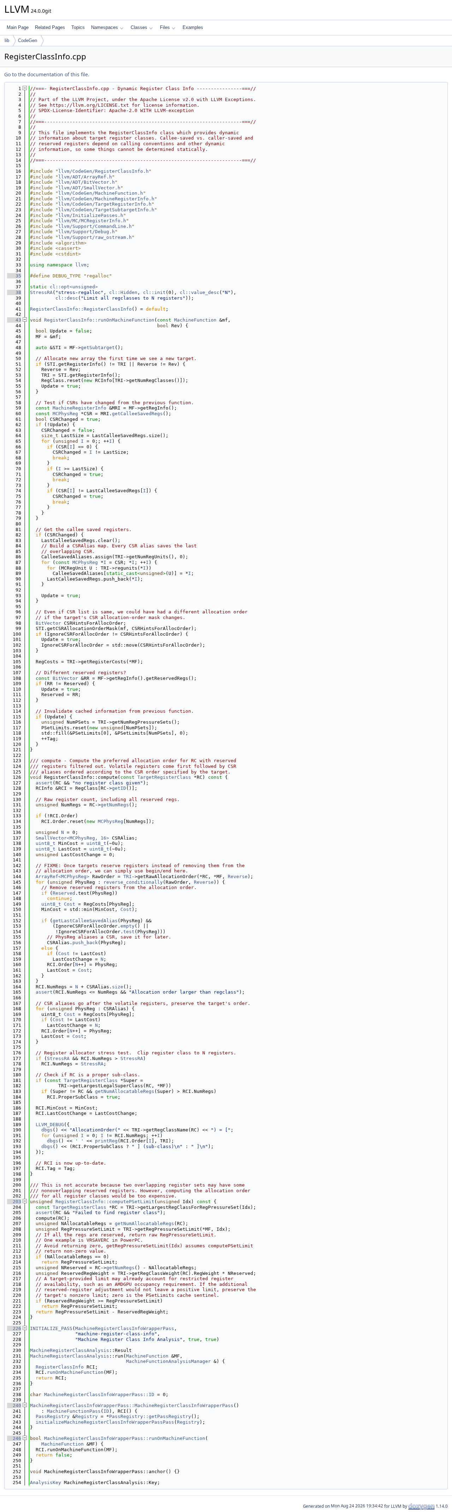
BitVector (48, 623)
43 (14, 320)
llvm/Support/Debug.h (86, 231)
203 (14, 1201)
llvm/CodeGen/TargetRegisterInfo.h (104, 204)
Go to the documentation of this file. (46, 74)
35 (14, 275)
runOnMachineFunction (75, 1372)
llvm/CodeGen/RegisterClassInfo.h (103, 171)
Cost (69, 904)
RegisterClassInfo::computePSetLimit (104, 1201)
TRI (127, 876)
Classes (139, 27)
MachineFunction (195, 320)
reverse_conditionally (133, 882)
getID (119, 788)
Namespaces (104, 27)
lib (7, 40)
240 (14, 1405)
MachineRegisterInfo (79, 408)
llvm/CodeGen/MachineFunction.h (100, 193)
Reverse (238, 876)
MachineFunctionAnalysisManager (168, 1361)
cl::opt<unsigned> (74, 286)
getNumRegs (115, 804)
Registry (86, 1416)
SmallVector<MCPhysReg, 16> (72, 838)
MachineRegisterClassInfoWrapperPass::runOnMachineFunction (124, 1438)
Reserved (64, 893)
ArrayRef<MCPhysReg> (62, 876)
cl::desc (66, 298)
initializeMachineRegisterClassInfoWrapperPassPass (105, 1422)
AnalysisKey (45, 1482)
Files (165, 27)
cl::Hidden (123, 292)
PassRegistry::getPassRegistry (150, 1416)
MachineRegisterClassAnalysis (69, 1350)
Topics (78, 27)
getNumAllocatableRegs (124, 1091)
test (129, 931)
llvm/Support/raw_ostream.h (95, 237)
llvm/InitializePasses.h (90, 215)
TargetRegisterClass (164, 777)
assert (44, 783)
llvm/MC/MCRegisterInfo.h (92, 220)
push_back (85, 942)
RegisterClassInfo (60, 1367)
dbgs (47, 1129)
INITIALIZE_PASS (51, 1328)
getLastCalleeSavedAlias (85, 920)
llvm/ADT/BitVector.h (86, 182)
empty (127, 926)
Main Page (18, 27)
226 (14, 1328)
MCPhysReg (65, 413)
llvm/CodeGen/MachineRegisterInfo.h (106, 198)
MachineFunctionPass (74, 1411)
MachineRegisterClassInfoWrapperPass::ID (99, 1394)
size (117, 986)
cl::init (154, 292)
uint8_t (45, 843)
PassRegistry (53, 1416)
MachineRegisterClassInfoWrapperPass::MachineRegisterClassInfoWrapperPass (131, 1405)
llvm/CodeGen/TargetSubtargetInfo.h (106, 209)
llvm (81, 264)
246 (14, 1438)
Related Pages (50, 27)
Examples (193, 27)
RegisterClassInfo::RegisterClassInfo (81, 309)
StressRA (41, 292)
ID (106, 1411)
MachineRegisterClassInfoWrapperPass (124, 1328)
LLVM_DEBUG (50, 1124)
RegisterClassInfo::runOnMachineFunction (99, 320)
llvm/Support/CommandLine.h (95, 226)
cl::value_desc (199, 292)
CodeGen (27, 40)
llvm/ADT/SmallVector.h (89, 187)
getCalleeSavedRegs (137, 413)
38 (14, 292)
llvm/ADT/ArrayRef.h (85, 177)
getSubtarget (98, 347)
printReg (106, 1140)
